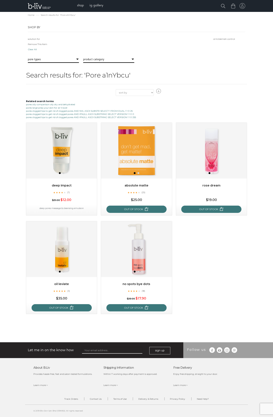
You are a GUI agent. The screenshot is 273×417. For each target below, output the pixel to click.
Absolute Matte (136, 185)
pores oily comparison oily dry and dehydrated (50, 104)
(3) (68, 291)
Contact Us (96, 398)
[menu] (90, 5)
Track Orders (71, 398)
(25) (143, 192)
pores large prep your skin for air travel (46, 107)
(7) (68, 192)
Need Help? (203, 398)
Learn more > (40, 385)
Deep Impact (62, 185)
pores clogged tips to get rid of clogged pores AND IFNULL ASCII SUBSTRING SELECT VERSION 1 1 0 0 (80, 114)
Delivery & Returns (148, 398)
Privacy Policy (177, 398)
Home (31, 15)
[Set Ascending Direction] (158, 92)
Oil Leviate (61, 284)
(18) (143, 291)
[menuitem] (80, 5)
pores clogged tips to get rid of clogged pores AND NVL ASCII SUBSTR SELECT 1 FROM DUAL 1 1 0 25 (79, 111)
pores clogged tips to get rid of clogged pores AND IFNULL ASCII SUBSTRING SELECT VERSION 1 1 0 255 (81, 117)
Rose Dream (211, 185)
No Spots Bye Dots (136, 284)
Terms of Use (120, 398)
